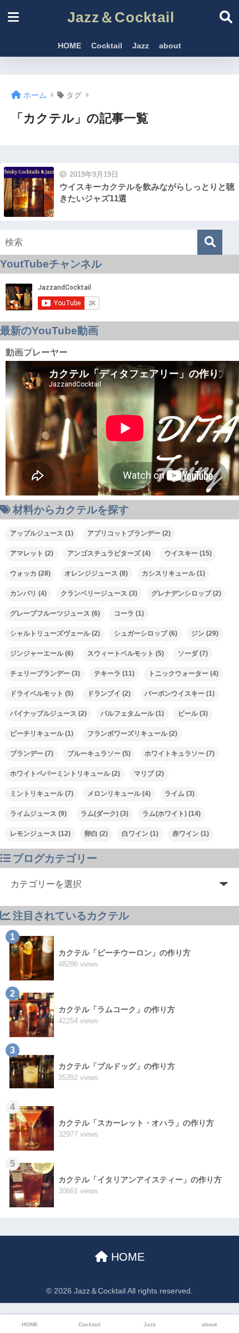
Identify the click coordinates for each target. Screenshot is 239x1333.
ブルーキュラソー (99, 753)
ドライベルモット (41, 693)
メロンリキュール (119, 793)
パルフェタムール (132, 713)
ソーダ (193, 653)
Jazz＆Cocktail (121, 17)
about (170, 45)
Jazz (140, 45)
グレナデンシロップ (186, 593)
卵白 (96, 834)
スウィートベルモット (125, 653)
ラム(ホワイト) (171, 813)
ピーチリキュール (41, 733)
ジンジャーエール (41, 653)
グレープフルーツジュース (55, 613)
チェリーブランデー (45, 673)
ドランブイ (109, 693)
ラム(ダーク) (104, 813)
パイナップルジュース (48, 713)
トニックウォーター (183, 673)
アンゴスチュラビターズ (109, 553)
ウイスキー (188, 553)
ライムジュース (38, 813)
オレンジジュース (96, 573)
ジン (204, 633)
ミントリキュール (41, 793)
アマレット (31, 553)
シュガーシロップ (145, 633)
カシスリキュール (173, 573)
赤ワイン (190, 834)
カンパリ (28, 593)
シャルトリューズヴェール (55, 633)
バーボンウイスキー (180, 693)
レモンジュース (40, 834)
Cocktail (106, 45)
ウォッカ (30, 573)
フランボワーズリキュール (132, 733)
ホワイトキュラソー (180, 753)
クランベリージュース (99, 593)
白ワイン (140, 834)
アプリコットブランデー (129, 533)
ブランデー (31, 753)
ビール (193, 713)
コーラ (129, 613)
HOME (69, 45)
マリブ (149, 773)
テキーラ (114, 673)
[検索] (209, 242)
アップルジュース (41, 533)
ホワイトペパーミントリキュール (65, 773)
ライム (180, 793)
